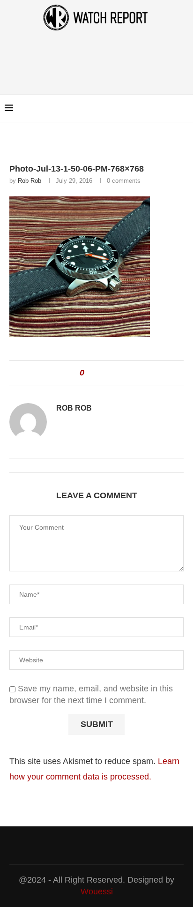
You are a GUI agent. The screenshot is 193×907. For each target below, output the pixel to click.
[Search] (183, 108)
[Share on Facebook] (95, 373)
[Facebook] (159, 108)
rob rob (29, 180)
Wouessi (97, 891)
